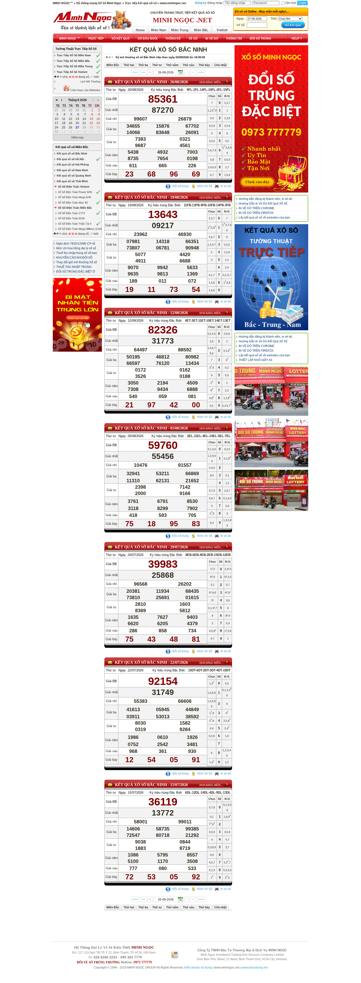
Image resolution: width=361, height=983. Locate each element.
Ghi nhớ (290, 3)
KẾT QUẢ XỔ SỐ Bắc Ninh (141, 82)
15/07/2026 (179, 785)
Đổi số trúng (180, 186)
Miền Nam (158, 30)
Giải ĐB (111, 99)
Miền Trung (179, 30)
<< (143, 72)
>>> (201, 72)
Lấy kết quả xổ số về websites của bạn (264, 217)
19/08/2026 (179, 197)
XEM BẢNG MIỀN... (211, 82)
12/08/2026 (179, 313)
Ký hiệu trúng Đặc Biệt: (167, 90)
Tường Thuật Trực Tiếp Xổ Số (76, 49)
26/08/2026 (179, 82)
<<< (135, 72)
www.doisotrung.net (254, 967)
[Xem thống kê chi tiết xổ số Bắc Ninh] (227, 81)
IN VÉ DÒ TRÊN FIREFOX (256, 213)
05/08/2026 (179, 428)
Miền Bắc (201, 30)
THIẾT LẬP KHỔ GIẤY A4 (255, 360)
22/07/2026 (179, 662)
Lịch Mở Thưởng (90, 81)
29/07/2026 (179, 547)
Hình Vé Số (204, 186)
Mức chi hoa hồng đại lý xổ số (76, 248)
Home (140, 30)
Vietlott (222, 30)
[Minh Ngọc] (92, 20)
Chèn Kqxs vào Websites (84, 90)
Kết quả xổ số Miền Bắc (72, 147)
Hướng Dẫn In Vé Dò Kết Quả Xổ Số (263, 203)
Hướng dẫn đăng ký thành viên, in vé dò (265, 199)
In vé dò (226, 186)
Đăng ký (201, 3)
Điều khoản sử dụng (198, 967)
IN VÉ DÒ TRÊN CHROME (256, 208)
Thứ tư (111, 90)
